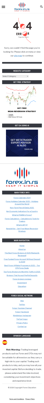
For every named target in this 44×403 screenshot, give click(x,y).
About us (22, 249)
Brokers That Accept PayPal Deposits (22, 275)
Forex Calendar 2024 (22, 198)
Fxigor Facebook (22, 312)
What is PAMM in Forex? (22, 215)
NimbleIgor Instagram (22, 316)
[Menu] (3, 7)
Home (22, 246)
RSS (22, 301)
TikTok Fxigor (22, 319)
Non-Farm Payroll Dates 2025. (22, 208)
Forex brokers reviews (22, 279)
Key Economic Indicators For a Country (22, 211)
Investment (22, 283)
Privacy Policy (22, 323)
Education (22, 286)
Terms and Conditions (16, 399)
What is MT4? (22, 225)
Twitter (22, 305)
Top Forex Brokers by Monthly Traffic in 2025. (22, 272)
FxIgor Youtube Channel (22, 308)
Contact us (22, 327)
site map (18, 55)
